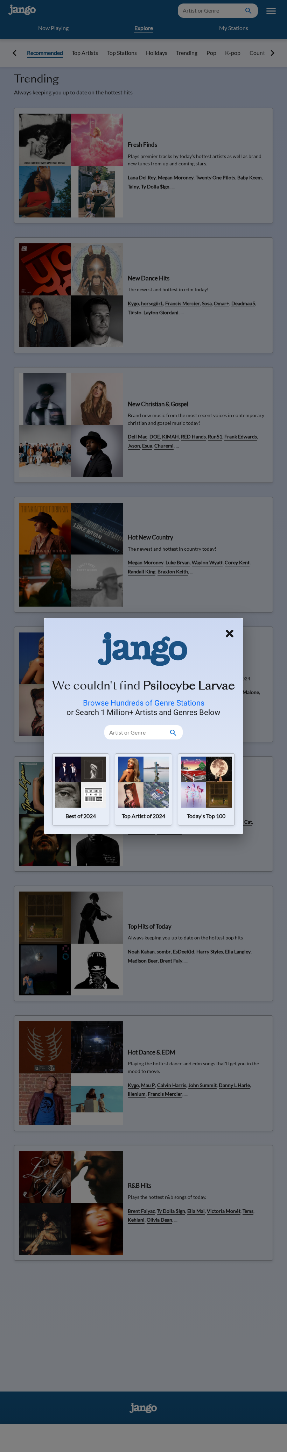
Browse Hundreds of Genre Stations (143, 702)
